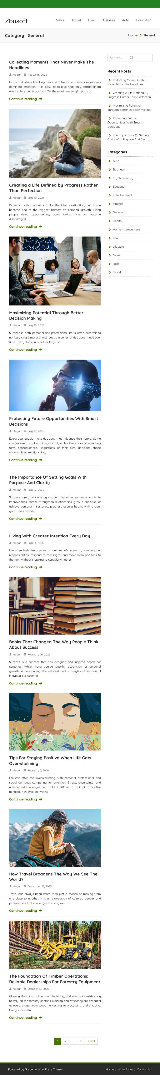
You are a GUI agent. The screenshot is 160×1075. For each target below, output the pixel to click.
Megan (17, 74)
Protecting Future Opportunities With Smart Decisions (125, 122)
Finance (118, 204)
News (60, 20)
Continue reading (23, 99)
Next (91, 1041)
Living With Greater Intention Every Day (49, 535)
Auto (125, 20)
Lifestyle (118, 246)
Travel (76, 20)
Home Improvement (126, 229)
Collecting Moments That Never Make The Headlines (127, 82)
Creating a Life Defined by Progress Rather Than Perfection (129, 95)
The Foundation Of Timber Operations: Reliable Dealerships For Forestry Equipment (54, 978)
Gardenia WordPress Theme (43, 1069)
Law (91, 20)
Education (143, 20)
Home (133, 35)
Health (117, 221)
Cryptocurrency (123, 178)
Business (108, 20)
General (118, 212)
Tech (116, 264)
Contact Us (144, 1069)
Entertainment (122, 195)
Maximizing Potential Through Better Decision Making (129, 108)
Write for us (125, 1069)
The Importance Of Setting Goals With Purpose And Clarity (48, 480)
